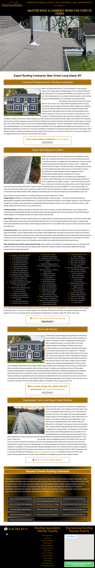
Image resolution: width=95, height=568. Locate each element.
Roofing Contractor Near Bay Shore (74, 509)
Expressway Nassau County (40, 2)
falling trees (85, 174)
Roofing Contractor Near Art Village (47, 504)
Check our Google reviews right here (46, 452)
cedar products (57, 481)
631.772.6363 (60, 491)
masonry (43, 489)
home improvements (79, 489)
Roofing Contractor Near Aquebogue (21, 504)
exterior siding (41, 481)
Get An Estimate (63, 2)
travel (49, 489)
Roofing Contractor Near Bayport (20, 515)
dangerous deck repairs (75, 479)
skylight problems (53, 484)
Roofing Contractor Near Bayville (47, 515)
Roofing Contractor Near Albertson (20, 499)
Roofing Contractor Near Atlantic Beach (74, 504)
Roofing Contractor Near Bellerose (74, 515)
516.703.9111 (47, 142)
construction (36, 489)
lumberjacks (68, 489)
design (49, 218)
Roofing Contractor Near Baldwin (47, 509)
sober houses (9, 491)
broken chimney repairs (59, 479)
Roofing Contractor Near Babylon (20, 509)
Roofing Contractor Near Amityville (74, 499)
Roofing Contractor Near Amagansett (47, 499)
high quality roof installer (29, 439)
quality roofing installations (69, 484)
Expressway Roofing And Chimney (16, 479)
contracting (55, 489)
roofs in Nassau (71, 481)
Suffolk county (84, 481)
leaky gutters (22, 481)
